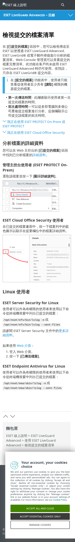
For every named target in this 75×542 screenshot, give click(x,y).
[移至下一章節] (13, 416)
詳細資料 (39, 155)
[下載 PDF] (57, 403)
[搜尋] (63, 5)
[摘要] (66, 403)
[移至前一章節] (6, 416)
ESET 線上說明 (16, 435)
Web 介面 (24, 345)
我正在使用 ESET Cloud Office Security (36, 132)
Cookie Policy (60, 503)
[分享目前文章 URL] (48, 403)
